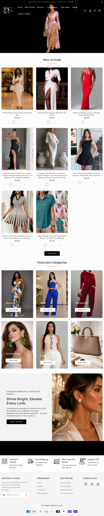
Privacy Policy (65, 483)
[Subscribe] (26, 495)
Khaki (57, 184)
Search (40, 486)
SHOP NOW (48, 363)
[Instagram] (91, 484)
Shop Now (13, 310)
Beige (13, 122)
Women (40, 7)
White (48, 122)
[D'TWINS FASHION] (8, 10)
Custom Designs (24, 14)
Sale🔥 (74, 7)
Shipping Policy (66, 490)
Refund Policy (65, 486)
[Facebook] (85, 484)
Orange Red (56, 245)
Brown (90, 122)
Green (21, 122)
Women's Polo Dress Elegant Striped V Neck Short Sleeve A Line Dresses (17, 237)
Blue (17, 122)
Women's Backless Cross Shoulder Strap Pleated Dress (86, 114)
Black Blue (83, 182)
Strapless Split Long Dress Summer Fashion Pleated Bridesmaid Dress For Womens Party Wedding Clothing (17, 175)
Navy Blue (17, 184)
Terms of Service (66, 493)
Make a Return (42, 493)
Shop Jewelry (16, 422)
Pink (90, 182)
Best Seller (65, 7)
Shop (39, 483)
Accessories (52, 7)
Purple (55, 122)
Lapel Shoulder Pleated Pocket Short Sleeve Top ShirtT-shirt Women (52, 237)
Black (52, 122)
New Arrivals (30, 7)
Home (20, 7)
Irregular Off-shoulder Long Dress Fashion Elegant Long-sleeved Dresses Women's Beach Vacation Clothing (51, 175)
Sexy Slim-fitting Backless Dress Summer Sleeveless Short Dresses (86, 174)
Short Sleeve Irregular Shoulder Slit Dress (52, 114)
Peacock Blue (48, 245)
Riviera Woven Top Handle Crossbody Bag (17, 114)
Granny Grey (52, 245)
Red (86, 122)
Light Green (45, 245)
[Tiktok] (98, 484)
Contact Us (41, 490)
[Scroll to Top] (100, 505)
